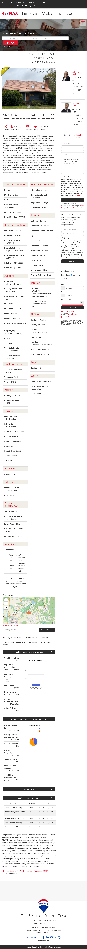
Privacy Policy (79, 195)
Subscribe (72, 261)
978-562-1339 (43, 930)
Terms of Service (73, 208)
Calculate (72, 307)
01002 (45, 871)
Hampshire (27, 871)
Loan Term (66, 275)
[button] (10, 42)
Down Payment (67, 292)
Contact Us (67, 136)
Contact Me (77, 90)
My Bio (75, 93)
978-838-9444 (55, 930)
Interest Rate (67, 299)
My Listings (77, 83)
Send (72, 200)
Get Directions (46, 629)
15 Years (67, 279)
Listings (13, 871)
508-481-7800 (31, 930)
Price (63, 284)
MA (19, 871)
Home (5, 871)
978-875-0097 (45, 933)
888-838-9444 (31, 2)
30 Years (76, 275)
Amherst (37, 871)
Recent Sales (78, 87)
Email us (42, 2)
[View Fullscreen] (6, 607)
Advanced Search (13, 47)
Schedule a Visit (78, 136)
